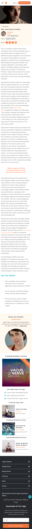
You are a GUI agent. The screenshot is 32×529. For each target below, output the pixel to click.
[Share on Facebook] (7, 42)
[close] (30, 496)
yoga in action (10, 38)
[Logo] (6, 3)
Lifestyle (10, 32)
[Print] (16, 42)
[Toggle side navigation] (2, 3)
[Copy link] (13, 42)
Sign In (15, 3)
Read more (23, 326)
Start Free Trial (24, 3)
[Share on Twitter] (10, 42)
